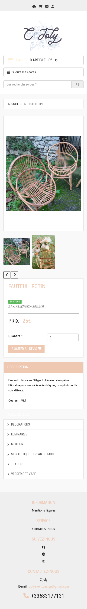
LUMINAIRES (18, 434)
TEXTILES (16, 464)
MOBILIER (16, 444)
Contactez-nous (43, 529)
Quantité (14, 336)
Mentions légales (43, 510)
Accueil (13, 104)
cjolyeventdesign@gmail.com (49, 586)
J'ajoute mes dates (23, 72)
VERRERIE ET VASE (23, 474)
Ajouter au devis (24, 349)
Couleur (13, 400)
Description (17, 367)
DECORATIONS (20, 424)
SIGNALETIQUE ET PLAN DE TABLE (32, 454)
